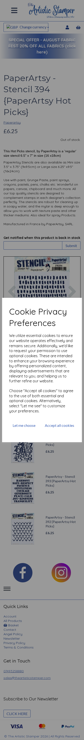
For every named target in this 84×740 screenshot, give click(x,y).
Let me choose (24, 425)
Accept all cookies (59, 425)
